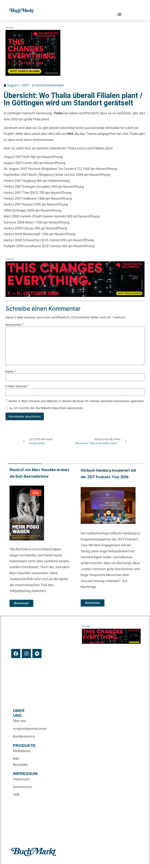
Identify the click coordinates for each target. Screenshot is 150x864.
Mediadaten (19, 751)
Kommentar (14, 324)
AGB (16, 794)
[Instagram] (26, 653)
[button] (10, 534)
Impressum (19, 779)
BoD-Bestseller (19, 761)
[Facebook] (15, 653)
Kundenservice (19, 736)
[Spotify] (37, 653)
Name (10, 371)
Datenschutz (19, 787)
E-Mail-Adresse (17, 386)
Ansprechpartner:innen (19, 729)
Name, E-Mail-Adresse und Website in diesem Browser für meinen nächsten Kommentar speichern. (77, 401)
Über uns (19, 721)
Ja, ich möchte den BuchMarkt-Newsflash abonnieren (45, 407)
